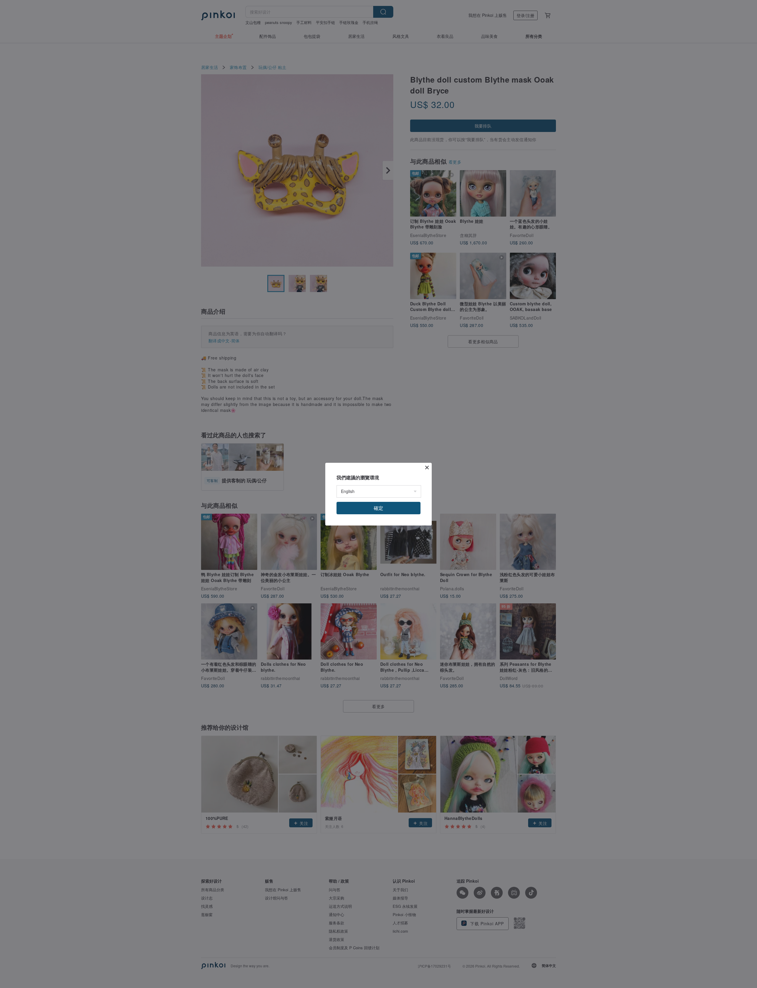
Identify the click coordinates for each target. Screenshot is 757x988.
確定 (378, 508)
